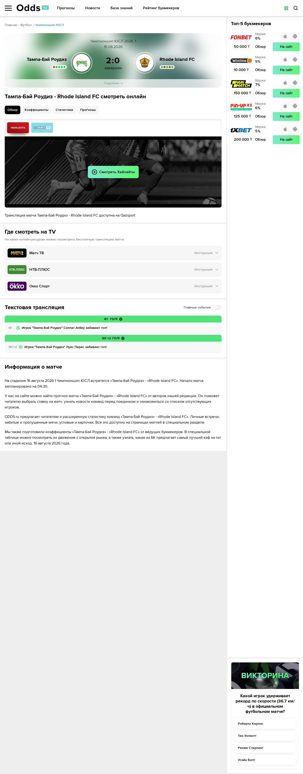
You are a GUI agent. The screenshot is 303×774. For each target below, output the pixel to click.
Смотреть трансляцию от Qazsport (42, 128)
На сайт (286, 47)
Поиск (295, 8)
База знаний (122, 8)
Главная (11, 25)
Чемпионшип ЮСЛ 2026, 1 (113, 41)
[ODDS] (33, 7)
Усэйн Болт (246, 760)
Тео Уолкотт (247, 736)
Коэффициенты (37, 110)
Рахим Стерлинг (250, 748)
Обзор (13, 110)
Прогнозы (66, 8)
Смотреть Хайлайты (18, 127)
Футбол (26, 25)
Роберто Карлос (250, 724)
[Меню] (8, 8)
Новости (92, 8)
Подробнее (111, 83)
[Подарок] (286, 8)
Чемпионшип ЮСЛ (49, 25)
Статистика (64, 110)
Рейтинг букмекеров (161, 8)
